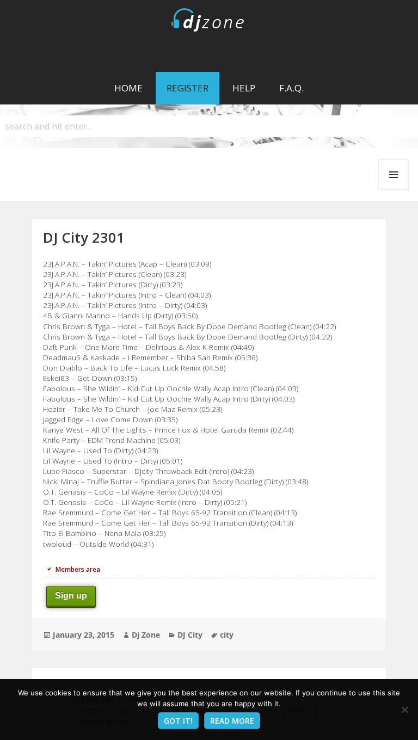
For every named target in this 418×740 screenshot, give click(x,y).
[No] (404, 709)
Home (128, 88)
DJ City (189, 635)
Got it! (178, 721)
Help (243, 88)
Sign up (71, 595)
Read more (232, 721)
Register (187, 88)
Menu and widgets (394, 189)
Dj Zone (146, 635)
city (226, 635)
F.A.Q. (291, 88)
